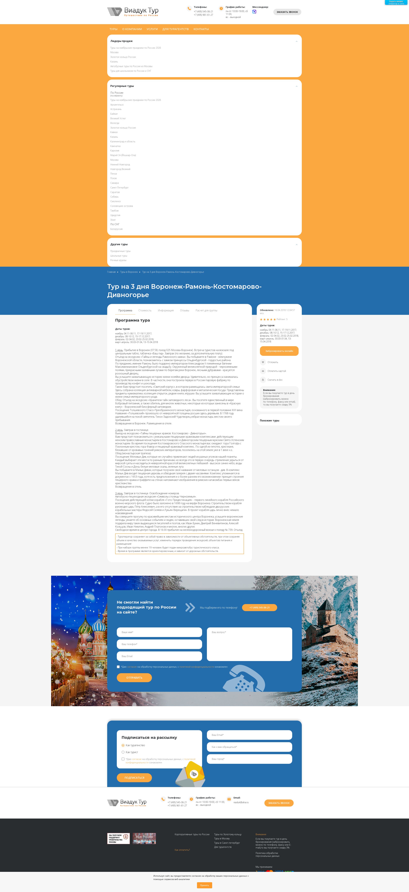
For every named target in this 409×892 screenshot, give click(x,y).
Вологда (114, 123)
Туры (113, 29)
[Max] (254, 11)
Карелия (114, 150)
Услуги (152, 29)
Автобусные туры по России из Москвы (131, 66)
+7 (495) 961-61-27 (203, 14)
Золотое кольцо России (123, 56)
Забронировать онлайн (279, 350)
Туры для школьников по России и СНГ (130, 70)
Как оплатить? (182, 849)
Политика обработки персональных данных (267, 854)
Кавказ (114, 132)
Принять (204, 885)
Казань (114, 61)
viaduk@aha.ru (241, 802)
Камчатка (115, 146)
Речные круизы (118, 260)
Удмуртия (115, 215)
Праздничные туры (120, 251)
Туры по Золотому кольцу (227, 834)
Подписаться (134, 777)
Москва (114, 52)
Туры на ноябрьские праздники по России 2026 (135, 47)
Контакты (201, 29)
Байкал (114, 113)
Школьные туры (118, 255)
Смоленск (115, 201)
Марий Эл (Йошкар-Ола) (123, 155)
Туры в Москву (222, 838)
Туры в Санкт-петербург (227, 842)
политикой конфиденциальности (196, 666)
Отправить (134, 677)
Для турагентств (175, 29)
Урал (113, 219)
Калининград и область (122, 141)
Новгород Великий (120, 169)
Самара (114, 182)
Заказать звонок (287, 11)
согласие (132, 666)
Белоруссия (116, 228)
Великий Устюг (118, 118)
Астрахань (116, 109)
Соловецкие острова (121, 205)
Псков (113, 178)
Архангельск (116, 104)
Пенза (113, 173)
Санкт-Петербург (119, 187)
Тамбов (114, 210)
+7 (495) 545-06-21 (203, 11)
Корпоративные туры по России (192, 834)
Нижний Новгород (120, 164)
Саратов (115, 192)
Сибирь (114, 196)
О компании (132, 29)
